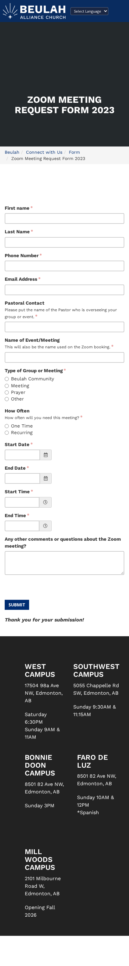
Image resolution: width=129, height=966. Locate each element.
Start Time (17, 491)
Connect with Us (44, 152)
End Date (15, 468)
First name (17, 208)
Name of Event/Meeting (57, 343)
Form (74, 152)
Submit (16, 605)
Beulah (12, 152)
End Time (15, 515)
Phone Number (22, 255)
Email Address (21, 279)
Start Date (17, 444)
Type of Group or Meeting (34, 370)
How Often (42, 414)
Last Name (17, 232)
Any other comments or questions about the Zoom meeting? (63, 542)
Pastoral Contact (61, 309)
